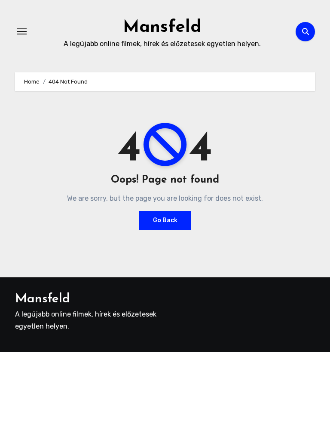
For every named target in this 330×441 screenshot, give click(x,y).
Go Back (165, 220)
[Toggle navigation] (22, 31)
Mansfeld (162, 27)
